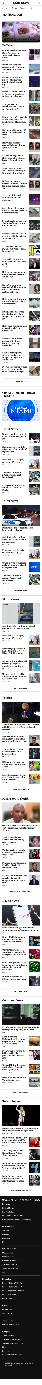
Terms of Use (7, 1321)
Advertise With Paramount (13, 1339)
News (14, 8)
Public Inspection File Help (13, 1291)
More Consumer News (20, 1092)
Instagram (6, 1238)
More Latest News (20, 590)
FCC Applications (9, 1294)
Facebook (6, 1234)
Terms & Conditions (10, 1268)
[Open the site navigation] (7, 3)
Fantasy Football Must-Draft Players (16, 1220)
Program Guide (8, 1257)
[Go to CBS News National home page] (21, 3)
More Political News (20, 789)
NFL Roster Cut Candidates (13, 1216)
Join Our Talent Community (13, 1343)
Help (4, 1347)
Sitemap (5, 1272)
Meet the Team (8, 1253)
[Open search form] (39, 3)
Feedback (6, 1351)
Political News (8, 1208)
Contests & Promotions (11, 1261)
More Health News (20, 991)
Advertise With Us (9, 1264)
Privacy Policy (8, 1309)
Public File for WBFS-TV (12, 1287)
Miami (4, 8)
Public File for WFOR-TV (12, 1283)
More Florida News (20, 689)
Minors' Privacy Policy (11, 1325)
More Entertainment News (20, 1191)
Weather (24, 8)
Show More (20, 381)
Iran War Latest (8, 1212)
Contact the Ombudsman (12, 1355)
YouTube (5, 1230)
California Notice (9, 1313)
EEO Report (7, 1298)
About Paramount (9, 1336)
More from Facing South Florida (20, 891)
